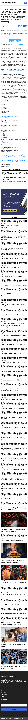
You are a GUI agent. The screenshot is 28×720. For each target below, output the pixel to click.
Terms (2, 690)
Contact (3, 696)
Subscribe (14, 709)
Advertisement (4, 694)
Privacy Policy (4, 692)
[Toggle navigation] (25, 3)
